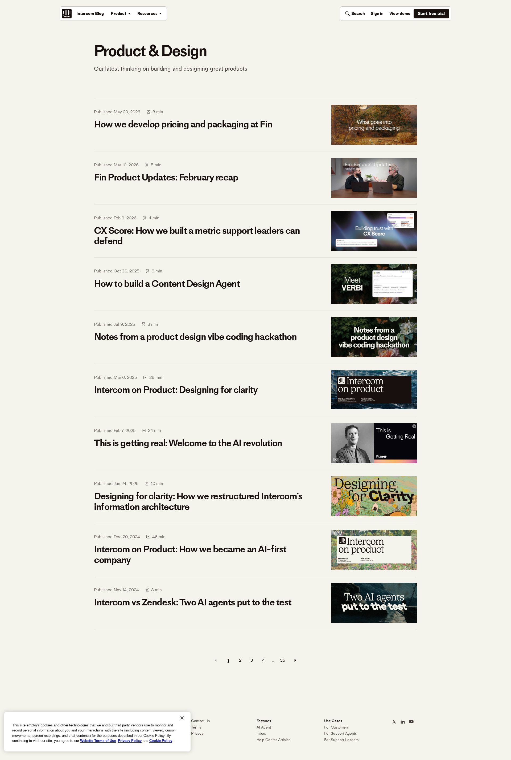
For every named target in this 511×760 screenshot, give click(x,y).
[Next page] (295, 660)
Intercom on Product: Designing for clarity (176, 389)
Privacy (197, 733)
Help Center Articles (273, 740)
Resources (147, 13)
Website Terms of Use (98, 741)
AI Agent (264, 727)
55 (282, 660)
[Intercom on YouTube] (411, 721)
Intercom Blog (90, 13)
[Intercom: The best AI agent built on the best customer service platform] (67, 13)
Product (118, 13)
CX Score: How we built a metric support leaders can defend (197, 235)
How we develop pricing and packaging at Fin (183, 124)
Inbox (261, 733)
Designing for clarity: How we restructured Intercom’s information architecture (198, 501)
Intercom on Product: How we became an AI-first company (190, 554)
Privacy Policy (130, 741)
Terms (196, 727)
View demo (399, 13)
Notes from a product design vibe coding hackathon (195, 336)
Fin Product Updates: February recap (166, 177)
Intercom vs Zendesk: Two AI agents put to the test (192, 602)
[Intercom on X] (394, 721)
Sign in (377, 13)
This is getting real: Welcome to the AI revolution (188, 443)
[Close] (182, 718)
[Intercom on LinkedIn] (402, 721)
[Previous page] (215, 660)
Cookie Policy (160, 741)
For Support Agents (340, 733)
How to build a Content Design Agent (167, 283)
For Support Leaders (341, 740)
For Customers (336, 727)
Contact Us (200, 721)
